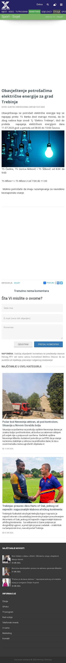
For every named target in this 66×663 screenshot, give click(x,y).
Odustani (23, 344)
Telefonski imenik (10, 622)
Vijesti (4, 11)
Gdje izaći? (46, 11)
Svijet (17, 283)
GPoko (5, 606)
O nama (5, 628)
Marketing (7, 633)
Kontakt (6, 638)
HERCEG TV (50, 17)
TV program (22, 11)
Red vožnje (7, 617)
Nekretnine (34, 11)
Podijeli (50, 283)
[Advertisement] (33, 54)
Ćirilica (40, 4)
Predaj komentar (48, 344)
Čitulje (56, 11)
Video (11, 11)
